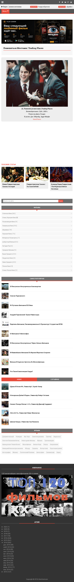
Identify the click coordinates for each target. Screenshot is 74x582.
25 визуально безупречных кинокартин (25, 286)
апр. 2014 (6, 563)
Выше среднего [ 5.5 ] (9, 254)
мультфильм (27, 444)
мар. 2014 (7, 565)
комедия (19, 436)
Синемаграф (50, 452)
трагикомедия (49, 440)
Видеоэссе (57, 436)
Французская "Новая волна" (11, 444)
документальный (8, 436)
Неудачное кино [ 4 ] (8, 258)
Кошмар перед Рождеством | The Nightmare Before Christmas (61, 186)
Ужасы (45, 444)
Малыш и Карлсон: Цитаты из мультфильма (27, 362)
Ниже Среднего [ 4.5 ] (9, 262)
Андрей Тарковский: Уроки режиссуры (24, 315)
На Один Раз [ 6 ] (7, 246)
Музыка (39, 440)
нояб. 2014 (7, 547)
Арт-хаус (27, 436)
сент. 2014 (7, 551)
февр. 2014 (7, 567)
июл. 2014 (7, 556)
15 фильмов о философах (19, 334)
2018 (6, 534)
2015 (6, 540)
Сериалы (35, 448)
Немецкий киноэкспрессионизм (12, 448)
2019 (6, 531)
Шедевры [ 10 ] (7, 230)
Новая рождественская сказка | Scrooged (11, 185)
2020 (6, 529)
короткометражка (56, 448)
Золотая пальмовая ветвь (10, 440)
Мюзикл (15, 452)
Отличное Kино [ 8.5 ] (8, 213)
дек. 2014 (7, 545)
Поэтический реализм (27, 452)
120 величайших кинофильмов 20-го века (19, 474)
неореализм (54, 444)
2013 (6, 572)
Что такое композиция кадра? (21, 371)
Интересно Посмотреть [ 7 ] (11, 238)
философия (40, 452)
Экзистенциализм (38, 436)
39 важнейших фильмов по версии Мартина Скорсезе (30, 352)
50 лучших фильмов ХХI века (21, 305)
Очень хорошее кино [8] (10, 217)
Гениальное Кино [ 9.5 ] (9, 225)
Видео (5, 7)
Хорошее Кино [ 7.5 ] (8, 234)
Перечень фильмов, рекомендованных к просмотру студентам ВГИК (36, 324)
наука (58, 452)
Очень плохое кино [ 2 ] (9, 270)
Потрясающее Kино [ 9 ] (9, 221)
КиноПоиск (37, 119)
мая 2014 (6, 560)
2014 (6, 542)
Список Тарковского (17, 296)
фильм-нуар (37, 444)
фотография (6, 452)
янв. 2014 (7, 569)
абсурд (27, 448)
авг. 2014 (6, 554)
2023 (6, 527)
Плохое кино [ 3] (7, 266)
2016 (6, 538)
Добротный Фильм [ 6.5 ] (10, 242)
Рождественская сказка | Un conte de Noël (36, 185)
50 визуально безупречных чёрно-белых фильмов (29, 343)
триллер (48, 436)
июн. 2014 (7, 558)
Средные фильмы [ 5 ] (9, 250)
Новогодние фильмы (28, 440)
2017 (6, 536)
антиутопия (44, 448)
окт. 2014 (6, 549)
